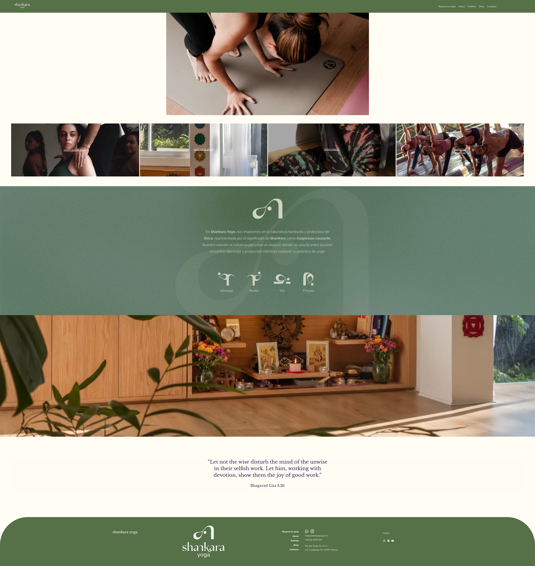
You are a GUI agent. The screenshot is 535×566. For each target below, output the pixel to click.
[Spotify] (388, 540)
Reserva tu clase (290, 531)
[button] (481, 6)
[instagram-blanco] (312, 531)
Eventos (295, 540)
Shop (296, 545)
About (296, 536)
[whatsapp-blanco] (306, 531)
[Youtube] (392, 540)
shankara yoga (125, 532)
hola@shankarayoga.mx (316, 536)
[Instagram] (384, 540)
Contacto (294, 549)
